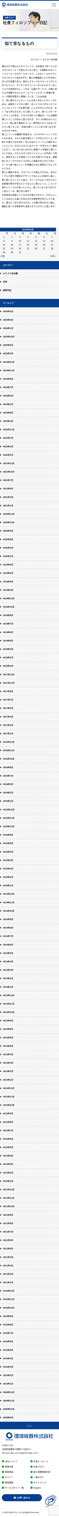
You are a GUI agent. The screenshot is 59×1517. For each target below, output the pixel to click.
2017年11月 (9, 683)
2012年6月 (8, 1139)
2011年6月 (8, 1240)
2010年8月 (8, 1324)
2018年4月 (8, 649)
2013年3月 (8, 1063)
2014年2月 (8, 978)
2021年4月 (8, 497)
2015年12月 (9, 809)
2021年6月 (8, 488)
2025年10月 (9, 336)
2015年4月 (8, 860)
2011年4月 (8, 1257)
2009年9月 (8, 1417)
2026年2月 (8, 320)
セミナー (9, 1477)
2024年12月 (9, 362)
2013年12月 (9, 995)
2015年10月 (9, 826)
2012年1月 (8, 1181)
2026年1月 (8, 328)
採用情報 (9, 1482)
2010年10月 (9, 1308)
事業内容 (9, 1466)
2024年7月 (8, 387)
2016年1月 (8, 801)
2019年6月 (8, 573)
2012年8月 (8, 1122)
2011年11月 (9, 1198)
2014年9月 (8, 919)
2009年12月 (9, 1392)
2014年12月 (9, 894)
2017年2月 (8, 725)
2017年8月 (8, 691)
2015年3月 (8, 868)
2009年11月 (9, 1400)
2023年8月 (8, 412)
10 (20, 240)
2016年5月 (8, 784)
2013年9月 (8, 1020)
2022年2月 (8, 446)
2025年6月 (8, 345)
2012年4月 (8, 1156)
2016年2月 (8, 792)
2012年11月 (9, 1096)
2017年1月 (8, 733)
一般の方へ (38, 1477)
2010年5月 (8, 1350)
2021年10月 (9, 472)
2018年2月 (8, 657)
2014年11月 (9, 902)
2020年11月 (9, 514)
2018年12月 (9, 598)
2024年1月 (8, 404)
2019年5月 (8, 581)
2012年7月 (8, 1130)
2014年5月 (8, 953)
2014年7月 (8, 936)
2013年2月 (8, 1071)
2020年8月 (8, 539)
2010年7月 (8, 1333)
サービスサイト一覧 (14, 1487)
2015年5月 (8, 852)
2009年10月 (9, 1409)
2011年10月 (9, 1206)
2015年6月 (8, 843)
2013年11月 (9, 1004)
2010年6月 (8, 1341)
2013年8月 (8, 1029)
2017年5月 (8, 708)
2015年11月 (9, 818)
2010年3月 (8, 1367)
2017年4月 (8, 717)
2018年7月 (8, 623)
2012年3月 (8, 1164)
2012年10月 (9, 1105)
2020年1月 (8, 556)
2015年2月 (8, 877)
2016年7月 (8, 776)
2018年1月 (8, 666)
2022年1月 (8, 455)
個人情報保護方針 (41, 1471)
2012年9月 (8, 1113)
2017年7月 (8, 700)
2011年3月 (8, 1265)
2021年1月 (8, 505)
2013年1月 (8, 1080)
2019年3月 (8, 590)
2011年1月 (8, 1282)
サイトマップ (39, 1482)
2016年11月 (9, 750)
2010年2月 (8, 1375)
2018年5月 (8, 640)
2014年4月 (8, 961)
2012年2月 (8, 1172)
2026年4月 (8, 311)
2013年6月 (8, 1037)
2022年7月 (8, 438)
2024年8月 (8, 379)
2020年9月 (8, 531)
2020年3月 (8, 548)
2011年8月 (8, 1223)
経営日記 (7, 290)
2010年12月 (9, 1291)
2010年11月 (9, 1299)
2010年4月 (8, 1358)
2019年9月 (8, 564)
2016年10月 (9, 759)
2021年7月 (8, 480)
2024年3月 (8, 396)
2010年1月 (8, 1383)
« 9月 (2, 255)
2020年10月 (9, 522)
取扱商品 (9, 1471)
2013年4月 (8, 1054)
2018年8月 (8, 615)
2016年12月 (9, 742)
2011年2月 (8, 1274)
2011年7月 (8, 1232)
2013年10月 (9, 1012)
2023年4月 (8, 421)
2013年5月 (8, 1046)
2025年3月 (8, 353)
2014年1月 (8, 987)
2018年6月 (8, 632)
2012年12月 (9, 1088)
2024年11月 (9, 370)
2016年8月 (8, 767)
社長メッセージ (40, 1461)
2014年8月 (8, 928)
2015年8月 (8, 835)
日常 (5, 282)
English (37, 1487)
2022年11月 (9, 429)
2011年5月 (8, 1248)
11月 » (53, 255)
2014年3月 (8, 970)
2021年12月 (9, 463)
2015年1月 (8, 885)
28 (52, 248)
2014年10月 (9, 911)
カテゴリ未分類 (10, 273)
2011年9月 (8, 1215)
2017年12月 (9, 674)
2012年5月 (8, 1147)
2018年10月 (9, 607)
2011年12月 (9, 1189)
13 (44, 240)
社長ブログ (38, 1466)
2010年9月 (8, 1316)
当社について (11, 1461)
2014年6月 (8, 945)
